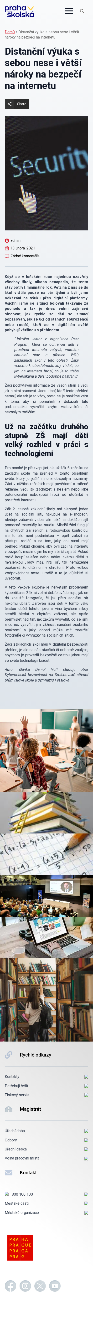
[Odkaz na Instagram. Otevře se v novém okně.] (25, 1286)
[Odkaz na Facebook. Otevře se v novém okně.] (10, 1286)
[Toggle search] (82, 11)
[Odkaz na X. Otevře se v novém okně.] (40, 1286)
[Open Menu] (69, 11)
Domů (10, 32)
